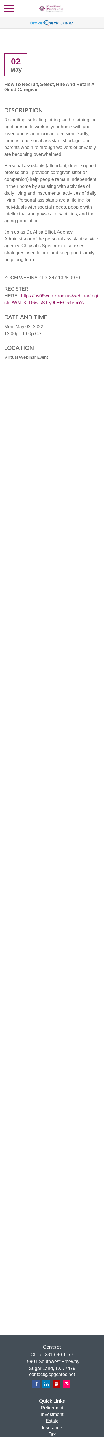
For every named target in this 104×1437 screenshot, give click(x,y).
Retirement (52, 1407)
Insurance (52, 1427)
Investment (52, 1414)
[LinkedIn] (46, 1384)
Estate (52, 1421)
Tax (52, 1434)
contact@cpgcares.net (52, 1374)
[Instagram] (66, 1384)
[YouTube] (56, 1384)
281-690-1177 (59, 1354)
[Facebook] (36, 1384)
